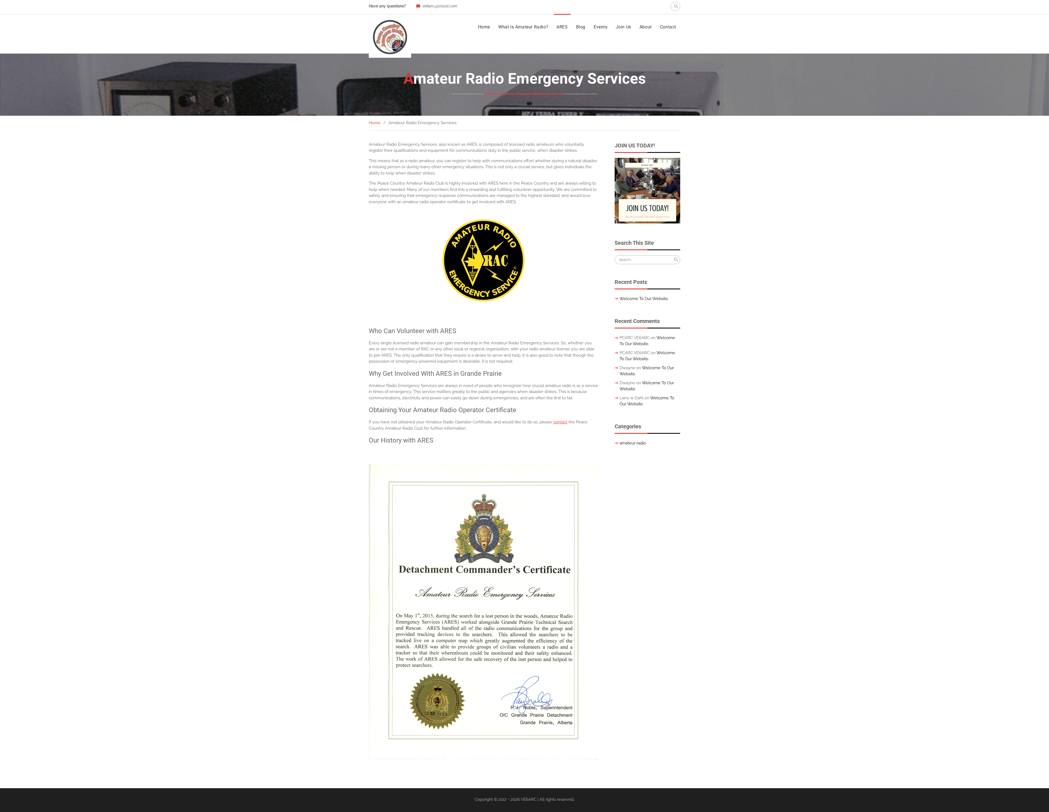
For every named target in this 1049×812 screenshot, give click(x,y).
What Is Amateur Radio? (523, 27)
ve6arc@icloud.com (439, 6)
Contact (668, 27)
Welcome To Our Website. (644, 298)
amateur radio (633, 443)
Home (484, 27)
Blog (580, 27)
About (646, 27)
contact (560, 422)
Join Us (623, 27)
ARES (562, 27)
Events (601, 27)
